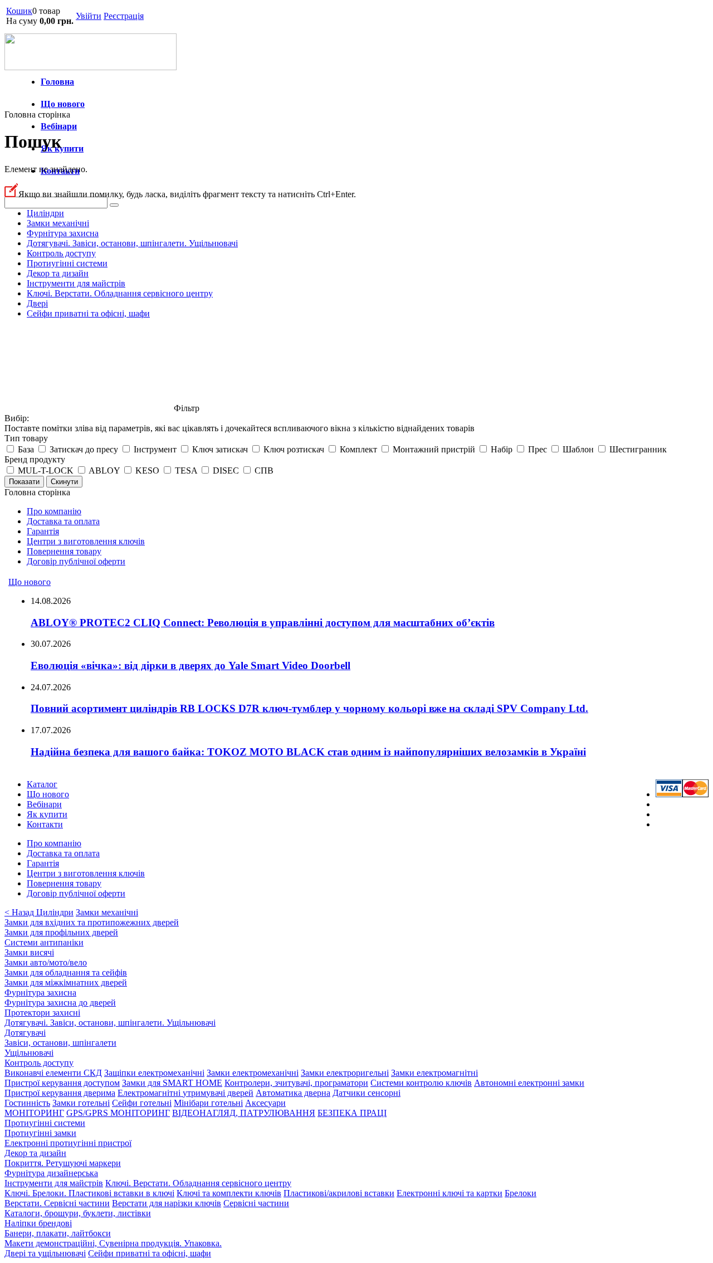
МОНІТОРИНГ (34, 1113)
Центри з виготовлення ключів (86, 541)
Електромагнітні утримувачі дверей (185, 1093)
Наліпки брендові (38, 1223)
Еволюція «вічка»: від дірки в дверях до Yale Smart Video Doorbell (190, 665)
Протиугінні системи (67, 263)
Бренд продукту (34, 459)
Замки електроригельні (345, 1072)
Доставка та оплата (63, 521)
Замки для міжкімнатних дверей (65, 982)
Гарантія (43, 531)
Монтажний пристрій (434, 449)
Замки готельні (81, 1103)
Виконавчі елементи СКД (53, 1072)
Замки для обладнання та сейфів (65, 972)
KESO (147, 470)
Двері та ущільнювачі (45, 1253)
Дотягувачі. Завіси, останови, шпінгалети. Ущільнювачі (132, 243)
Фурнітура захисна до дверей (60, 1002)
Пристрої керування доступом (62, 1083)
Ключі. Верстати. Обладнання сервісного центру (120, 293)
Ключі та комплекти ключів (229, 1193)
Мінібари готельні (208, 1103)
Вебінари (59, 126)
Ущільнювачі (28, 1052)
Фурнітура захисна (63, 233)
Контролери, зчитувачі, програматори (296, 1083)
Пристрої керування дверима (59, 1093)
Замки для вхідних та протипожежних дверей (91, 922)
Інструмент (155, 449)
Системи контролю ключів (421, 1083)
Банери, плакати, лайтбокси (57, 1233)
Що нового (63, 104)
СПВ (264, 470)
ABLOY (104, 470)
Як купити (62, 148)
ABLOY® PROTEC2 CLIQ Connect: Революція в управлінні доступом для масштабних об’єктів (263, 622)
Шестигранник (638, 449)
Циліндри (45, 213)
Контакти (45, 824)
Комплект (358, 449)
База (26, 449)
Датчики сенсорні (367, 1093)
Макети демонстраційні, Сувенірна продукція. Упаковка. (113, 1243)
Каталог (42, 784)
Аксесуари (265, 1103)
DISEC (226, 470)
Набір (501, 449)
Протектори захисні (42, 1012)
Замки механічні (58, 223)
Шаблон (578, 449)
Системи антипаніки (44, 942)
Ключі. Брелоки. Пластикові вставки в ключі (89, 1193)
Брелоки (520, 1193)
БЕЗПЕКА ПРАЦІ (352, 1113)
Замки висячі (29, 952)
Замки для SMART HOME (172, 1083)
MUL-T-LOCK (46, 470)
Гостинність (27, 1103)
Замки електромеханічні (253, 1072)
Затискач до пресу (84, 449)
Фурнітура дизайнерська (51, 1173)
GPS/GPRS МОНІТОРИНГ (118, 1113)
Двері (37, 303)
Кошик (19, 11)
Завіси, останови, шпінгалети (60, 1042)
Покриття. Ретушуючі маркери (62, 1163)
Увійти (88, 16)
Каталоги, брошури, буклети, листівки (77, 1213)
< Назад (20, 912)
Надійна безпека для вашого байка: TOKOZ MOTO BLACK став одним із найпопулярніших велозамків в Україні (308, 752)
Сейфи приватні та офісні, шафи (88, 313)
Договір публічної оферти (76, 561)
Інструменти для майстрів (76, 283)
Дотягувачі (25, 1032)
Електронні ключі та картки (449, 1193)
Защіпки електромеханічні (154, 1072)
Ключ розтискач (293, 449)
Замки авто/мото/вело (45, 962)
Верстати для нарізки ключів (166, 1203)
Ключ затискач (220, 449)
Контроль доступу (61, 253)
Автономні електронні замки (529, 1083)
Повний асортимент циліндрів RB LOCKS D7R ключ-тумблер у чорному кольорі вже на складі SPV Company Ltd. (309, 708)
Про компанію (54, 511)
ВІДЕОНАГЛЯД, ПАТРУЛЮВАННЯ (243, 1113)
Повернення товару (64, 551)
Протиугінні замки (40, 1133)
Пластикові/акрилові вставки (339, 1193)
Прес (537, 449)
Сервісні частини (256, 1203)
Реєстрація (124, 16)
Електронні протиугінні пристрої (67, 1143)
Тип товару (26, 438)
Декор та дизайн (58, 273)
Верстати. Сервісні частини (57, 1203)
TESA (186, 470)
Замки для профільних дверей (61, 932)
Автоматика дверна (293, 1093)
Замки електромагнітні (434, 1072)
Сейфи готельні (142, 1103)
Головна (57, 81)
